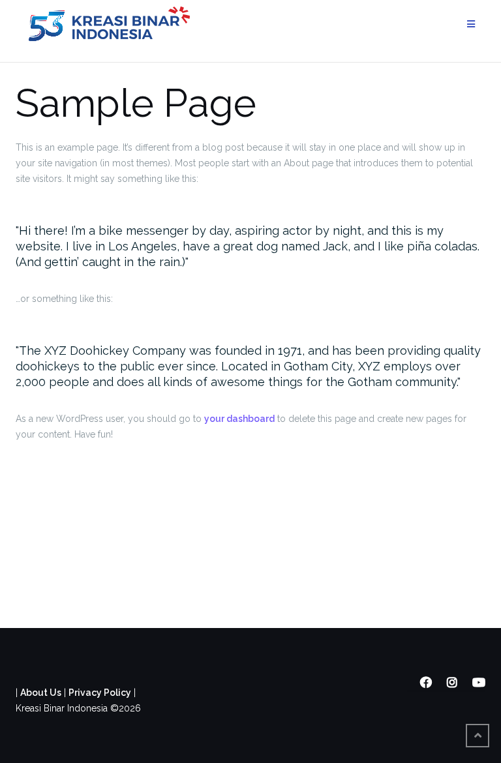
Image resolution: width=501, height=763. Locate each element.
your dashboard (239, 418)
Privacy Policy (99, 692)
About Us (40, 692)
